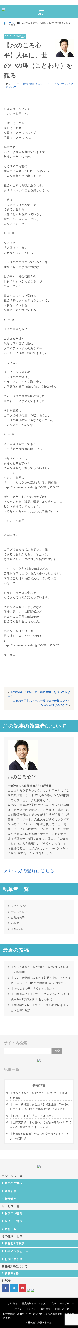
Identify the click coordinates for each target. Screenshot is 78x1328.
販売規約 (17, 1309)
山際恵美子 (18, 917)
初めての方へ (13, 1183)
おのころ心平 (44, 84)
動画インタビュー (16, 1251)
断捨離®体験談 (15, 1243)
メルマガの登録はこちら (29, 870)
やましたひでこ (20, 911)
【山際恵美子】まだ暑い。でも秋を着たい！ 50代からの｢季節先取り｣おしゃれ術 (40, 997)
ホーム (10, 22)
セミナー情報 (13, 1221)
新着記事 (10, 1191)
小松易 (15, 923)
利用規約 (31, 1309)
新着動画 (10, 1198)
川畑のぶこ (18, 928)
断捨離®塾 (12, 1273)
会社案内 (12, 1303)
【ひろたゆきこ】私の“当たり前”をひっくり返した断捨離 (39, 969)
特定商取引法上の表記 (34, 1303)
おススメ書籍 (13, 1213)
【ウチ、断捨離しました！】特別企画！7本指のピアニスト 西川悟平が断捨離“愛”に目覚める (40, 980)
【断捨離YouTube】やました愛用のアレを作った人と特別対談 (39, 1008)
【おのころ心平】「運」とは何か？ (33, 988)
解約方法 (45, 1309)
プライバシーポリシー (62, 1303)
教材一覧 (10, 1229)
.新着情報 (28, 84)
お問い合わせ (13, 1259)
